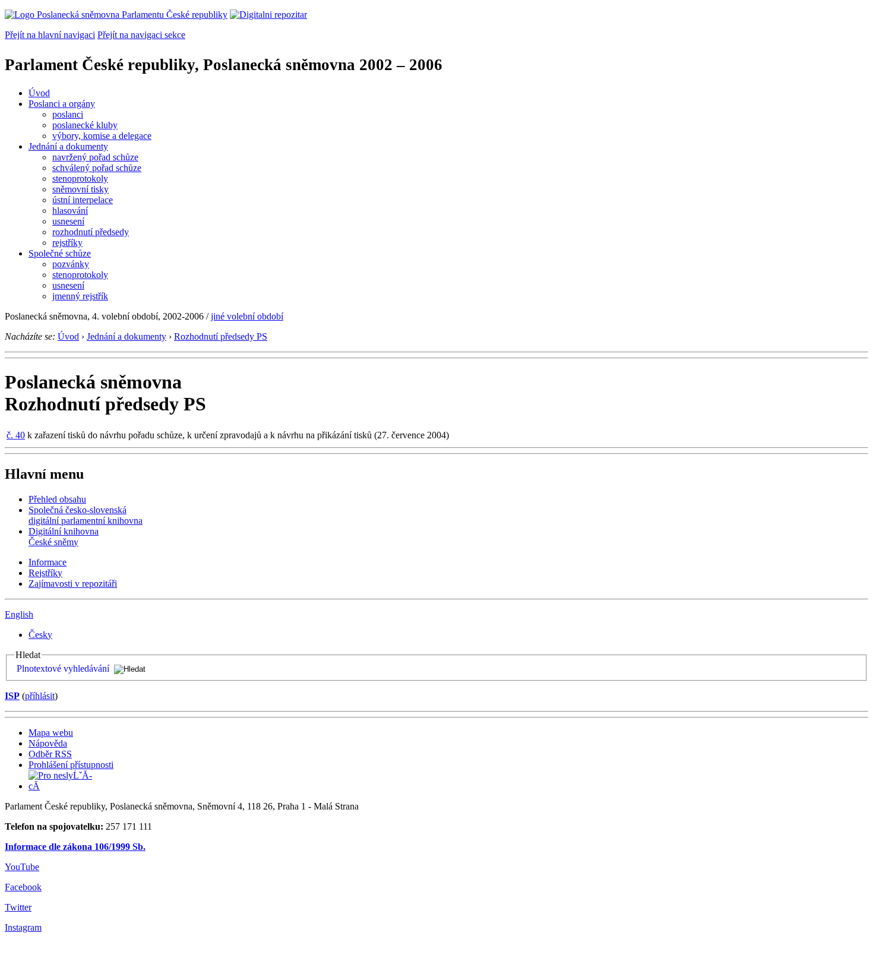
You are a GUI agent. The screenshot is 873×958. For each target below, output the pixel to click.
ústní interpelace (82, 200)
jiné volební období (247, 316)
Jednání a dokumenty (68, 146)
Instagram (23, 927)
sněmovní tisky (80, 189)
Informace (48, 562)
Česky (40, 635)
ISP (12, 696)
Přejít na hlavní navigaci (50, 35)
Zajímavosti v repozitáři (73, 583)
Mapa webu (51, 733)
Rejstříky (45, 573)
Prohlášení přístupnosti (71, 765)
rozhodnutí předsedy (90, 232)
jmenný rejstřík (80, 296)
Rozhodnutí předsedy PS (220, 336)
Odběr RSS (50, 754)
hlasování (70, 210)
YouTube (22, 867)
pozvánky (70, 264)
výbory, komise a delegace (101, 136)
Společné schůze (60, 253)
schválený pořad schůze (96, 168)
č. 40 (16, 435)
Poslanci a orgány (62, 104)
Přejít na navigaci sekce (141, 35)
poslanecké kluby (85, 125)
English (19, 614)
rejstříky (67, 243)
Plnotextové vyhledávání (63, 668)
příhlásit (40, 696)
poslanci (67, 114)
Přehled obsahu (57, 499)
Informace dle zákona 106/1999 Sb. (75, 847)
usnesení (68, 221)
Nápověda (48, 743)
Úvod (39, 93)
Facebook (23, 887)
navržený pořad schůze (95, 157)
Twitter (18, 907)
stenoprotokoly (80, 178)
